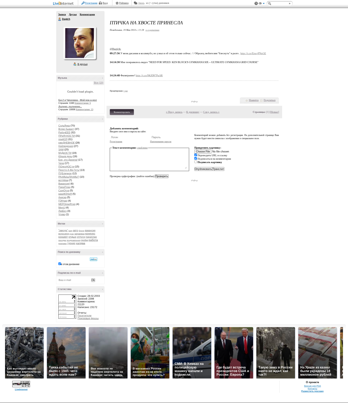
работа (93, 240)
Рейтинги (123, 3)
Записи (62, 14)
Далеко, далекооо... (70, 106)
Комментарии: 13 (84, 109)
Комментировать (122, 112)
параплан (91, 237)
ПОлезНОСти (66, 166)
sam (70, 231)
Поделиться (270, 100)
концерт (63, 236)
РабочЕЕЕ (64, 132)
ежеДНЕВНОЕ (66, 142)
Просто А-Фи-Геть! (69, 170)
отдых (72, 236)
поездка (62, 240)
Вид (262, 4)
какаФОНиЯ (65, 194)
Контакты (312, 388)
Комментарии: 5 (83, 103)
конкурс (90, 233)
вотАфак (63, 180)
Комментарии (87, 14)
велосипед (63, 234)
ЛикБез (62, 211)
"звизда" (63, 230)
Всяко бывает (66, 129)
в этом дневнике (70, 264)
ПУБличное (65, 173)
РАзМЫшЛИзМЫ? (68, 176)
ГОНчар (62, 200)
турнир (71, 243)
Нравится (254, 100)
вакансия (90, 230)
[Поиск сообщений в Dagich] (93, 259)
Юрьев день (65, 156)
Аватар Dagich (79, 43)
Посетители (84, 315)
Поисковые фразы (88, 318)
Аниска (62, 197)
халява (80, 243)
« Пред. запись (174, 111)
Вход (105, 3)
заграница (79, 234)
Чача (61, 163)
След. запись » (211, 111)
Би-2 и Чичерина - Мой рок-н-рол (77, 100)
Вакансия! (64, 183)
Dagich (59, 19)
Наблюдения (65, 146)
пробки (84, 240)
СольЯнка (64, 125)
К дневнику (192, 111)
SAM (61, 149)
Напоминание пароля (160, 141)
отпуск (81, 236)
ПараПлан (64, 187)
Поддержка (256, 3)
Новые (274, 111)
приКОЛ (62, 139)
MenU (61, 207)
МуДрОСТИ (64, 153)
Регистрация (91, 3)
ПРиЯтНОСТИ (66, 136)
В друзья (83, 64)
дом (72, 234)
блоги (81, 231)
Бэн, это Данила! (68, 159)
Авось (141, 3)
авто (75, 230)
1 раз (125, 91)
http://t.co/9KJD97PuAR (149, 75)
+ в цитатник (152, 29)
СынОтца (63, 190)
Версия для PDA (312, 386)
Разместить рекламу (312, 391)
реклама (62, 243)
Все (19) (98, 82)
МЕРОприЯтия (67, 204)
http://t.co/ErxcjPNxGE (253, 53)
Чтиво (61, 214)
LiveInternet (64, 4)
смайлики (142, 147)
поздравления (73, 240)
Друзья (73, 14)
